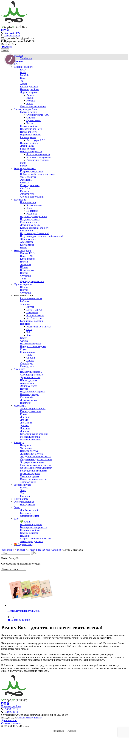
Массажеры (20, 405)
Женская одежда (22, 250)
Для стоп (25, 428)
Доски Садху (27, 146)
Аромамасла (26, 242)
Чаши (29, 208)
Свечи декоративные (31, 374)
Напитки (25, 323)
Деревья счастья (28, 400)
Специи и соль (28, 352)
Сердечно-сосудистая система (36, 459)
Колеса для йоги (29, 126)
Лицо (23, 490)
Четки (23, 247)
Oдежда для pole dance (32, 281)
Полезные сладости (30, 343)
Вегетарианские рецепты (33, 527)
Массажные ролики (30, 436)
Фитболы (25, 188)
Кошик (8, 47)
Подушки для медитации (33, 216)
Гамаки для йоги (29, 86)
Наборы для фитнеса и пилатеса (37, 174)
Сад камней (26, 397)
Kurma (23, 78)
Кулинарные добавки (31, 321)
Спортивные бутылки (32, 196)
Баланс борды (27, 148)
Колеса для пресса (29, 185)
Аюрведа (19, 442)
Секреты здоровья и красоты (35, 538)
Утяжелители (27, 194)
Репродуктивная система (33, 470)
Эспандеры (26, 179)
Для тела (24, 431)
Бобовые (24, 301)
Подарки (25, 535)
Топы (23, 278)
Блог (16, 518)
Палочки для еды (29, 394)
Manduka (25, 75)
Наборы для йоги (29, 89)
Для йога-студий (29, 510)
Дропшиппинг (9, 720)
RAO (23, 69)
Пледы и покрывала (31, 151)
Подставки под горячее (32, 391)
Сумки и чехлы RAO (37, 114)
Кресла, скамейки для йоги (34, 227)
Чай (28, 332)
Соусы (23, 349)
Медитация (20, 199)
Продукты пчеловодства (33, 346)
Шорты (24, 273)
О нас (17, 507)
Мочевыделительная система (35, 465)
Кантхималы (27, 244)
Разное (23, 165)
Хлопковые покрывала (38, 157)
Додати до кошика (20, 620)
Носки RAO (26, 256)
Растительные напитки (38, 326)
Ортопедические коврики (34, 434)
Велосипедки (27, 270)
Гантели (24, 191)
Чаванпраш (26, 448)
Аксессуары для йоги (25, 109)
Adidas (30, 95)
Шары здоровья (28, 380)
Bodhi (23, 72)
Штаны (24, 267)
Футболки (25, 275)
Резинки (24, 182)
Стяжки (30, 117)
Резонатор (31, 213)
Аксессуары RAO (35, 140)
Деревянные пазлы (30, 225)
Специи (30, 357)
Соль (29, 354)
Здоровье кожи (28, 482)
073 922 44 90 (11, 712)
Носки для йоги (28, 131)
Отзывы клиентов (29, 515)
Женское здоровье (29, 476)
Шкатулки (25, 403)
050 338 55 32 (11, 709)
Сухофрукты (27, 366)
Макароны (32, 312)
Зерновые (25, 304)
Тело (22, 493)
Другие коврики (29, 92)
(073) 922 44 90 (12, 32)
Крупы (30, 306)
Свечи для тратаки (30, 222)
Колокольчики (34, 205)
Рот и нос (25, 496)
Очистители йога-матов (33, 106)
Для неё (56, 549)
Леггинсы (25, 264)
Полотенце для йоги (31, 129)
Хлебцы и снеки (35, 318)
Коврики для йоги (23, 66)
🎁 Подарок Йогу (23, 544)
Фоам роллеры (28, 177)
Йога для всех (27, 504)
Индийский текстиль (37, 160)
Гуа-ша (24, 414)
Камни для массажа (30, 411)
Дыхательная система (31, 453)
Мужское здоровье (30, 473)
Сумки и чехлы (28, 112)
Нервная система (29, 451)
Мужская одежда (23, 284)
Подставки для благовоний (34, 233)
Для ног (24, 425)
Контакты (25, 513)
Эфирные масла (28, 239)
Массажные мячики (30, 439)
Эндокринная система (32, 462)
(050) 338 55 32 (12, 35)
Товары (21, 549)
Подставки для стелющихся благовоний (41, 236)
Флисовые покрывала (38, 154)
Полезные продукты (31, 524)
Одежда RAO (27, 253)
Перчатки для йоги (30, 134)
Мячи (23, 162)
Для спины (26, 422)
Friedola (30, 100)
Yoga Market (7, 549)
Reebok (30, 97)
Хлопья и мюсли (35, 315)
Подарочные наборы (31, 371)
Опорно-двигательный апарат (36, 467)
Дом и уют (19, 369)
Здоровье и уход (22, 484)
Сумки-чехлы (33, 120)
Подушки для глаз (29, 219)
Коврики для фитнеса (31, 171)
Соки (29, 329)
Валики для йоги (29, 143)
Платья (24, 261)
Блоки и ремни (28, 137)
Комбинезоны (27, 258)
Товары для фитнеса (25, 168)
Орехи (23, 338)
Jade (22, 81)
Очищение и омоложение (34, 479)
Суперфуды (26, 363)
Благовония (26, 230)
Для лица (25, 417)
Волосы (24, 487)
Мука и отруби (34, 309)
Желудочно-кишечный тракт (35, 456)
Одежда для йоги (29, 533)
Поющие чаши (28, 202)
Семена (24, 340)
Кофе (29, 335)
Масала (30, 360)
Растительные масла (31, 298)
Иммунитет (26, 445)
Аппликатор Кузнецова (32, 408)
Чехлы (29, 123)
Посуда (24, 388)
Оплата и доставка (24, 501)
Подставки (32, 210)
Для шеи (24, 419)
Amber (23, 83)
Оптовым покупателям (29, 717)
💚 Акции (25, 521)
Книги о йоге (21, 499)
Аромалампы (27, 383)
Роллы (29, 103)
